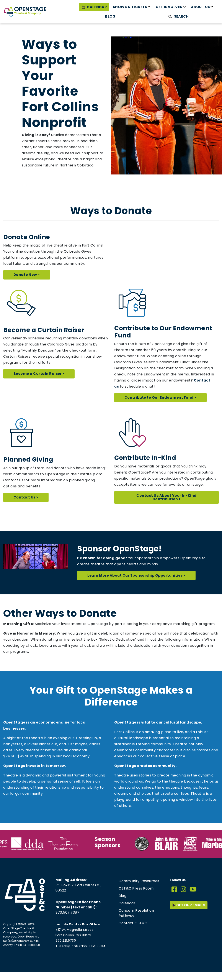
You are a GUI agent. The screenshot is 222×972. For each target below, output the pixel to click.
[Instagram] (183, 889)
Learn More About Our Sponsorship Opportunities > (136, 575)
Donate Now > (26, 274)
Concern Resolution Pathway (136, 913)
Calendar (97, 7)
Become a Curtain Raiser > (39, 373)
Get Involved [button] (169, 6)
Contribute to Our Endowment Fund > (160, 397)
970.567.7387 (67, 912)
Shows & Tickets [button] (130, 6)
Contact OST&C (133, 923)
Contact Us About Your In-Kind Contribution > (166, 497)
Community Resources (139, 880)
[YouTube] (193, 889)
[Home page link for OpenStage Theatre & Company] (25, 12)
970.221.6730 (66, 940)
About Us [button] (200, 6)
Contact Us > (25, 497)
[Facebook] (174, 889)
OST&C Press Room (136, 888)
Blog (110, 16)
